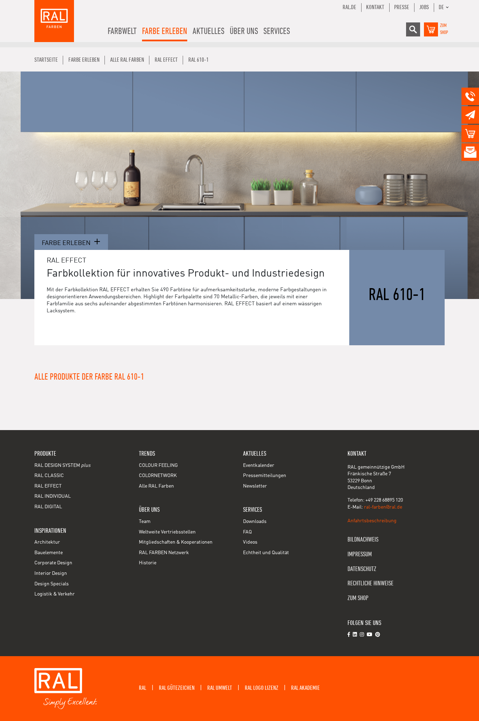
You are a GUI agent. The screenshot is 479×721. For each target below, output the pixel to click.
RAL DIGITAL (48, 506)
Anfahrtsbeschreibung (372, 520)
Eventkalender (258, 465)
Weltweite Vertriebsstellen (167, 532)
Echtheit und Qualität (266, 552)
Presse (401, 7)
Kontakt (375, 7)
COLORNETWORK (158, 475)
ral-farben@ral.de (383, 507)
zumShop (444, 29)
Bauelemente (48, 552)
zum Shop (358, 598)
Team (144, 521)
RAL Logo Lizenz (261, 688)
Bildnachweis (363, 539)
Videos (250, 542)
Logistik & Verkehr (54, 594)
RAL (142, 688)
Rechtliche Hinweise (370, 583)
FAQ (247, 532)
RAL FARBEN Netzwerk (164, 552)
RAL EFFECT (48, 486)
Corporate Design (53, 562)
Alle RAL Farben (156, 486)
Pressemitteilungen (264, 475)
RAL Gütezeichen (177, 688)
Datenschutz (362, 569)
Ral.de (349, 7)
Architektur (47, 542)
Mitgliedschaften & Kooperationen (175, 542)
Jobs (424, 7)
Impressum (360, 554)
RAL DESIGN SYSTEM (62, 465)
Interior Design (50, 573)
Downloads (255, 521)
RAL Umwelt (219, 688)
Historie (147, 562)
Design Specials (51, 583)
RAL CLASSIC (49, 475)
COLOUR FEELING (158, 465)
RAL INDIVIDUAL (52, 496)
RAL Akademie (305, 688)
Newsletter (255, 486)
